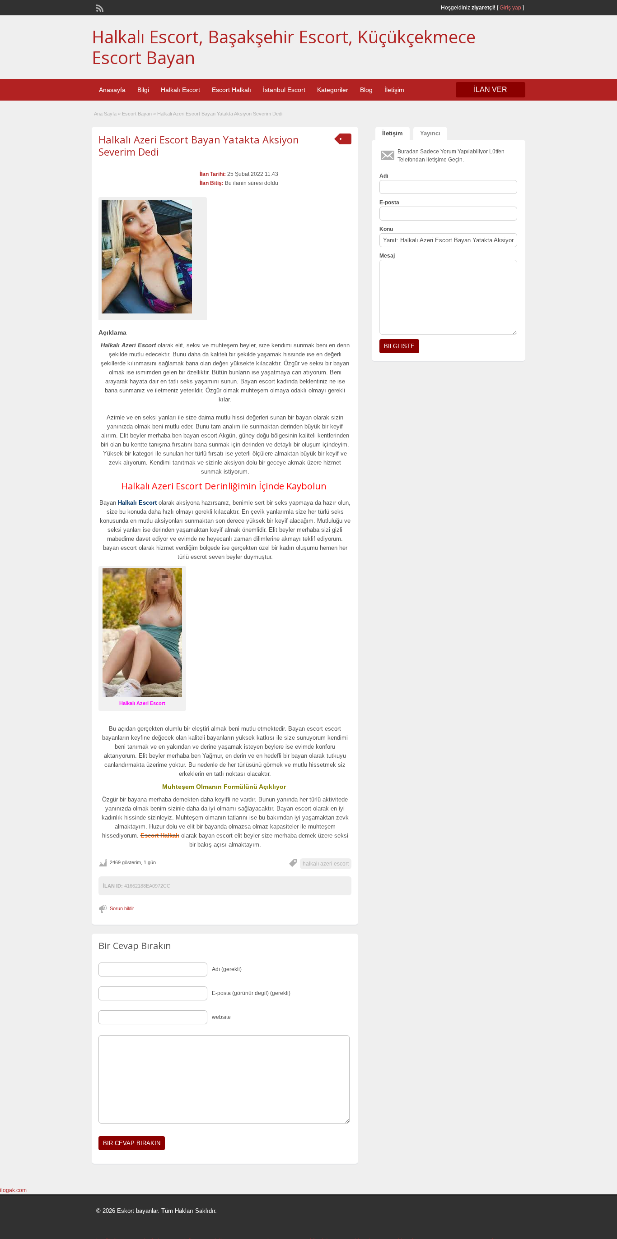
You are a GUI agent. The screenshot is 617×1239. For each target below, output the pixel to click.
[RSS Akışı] (99, 7)
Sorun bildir (122, 908)
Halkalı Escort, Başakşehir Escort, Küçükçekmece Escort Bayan (284, 47)
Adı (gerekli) (227, 969)
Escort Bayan (137, 113)
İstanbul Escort (284, 89)
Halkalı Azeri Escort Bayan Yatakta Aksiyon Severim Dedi (198, 145)
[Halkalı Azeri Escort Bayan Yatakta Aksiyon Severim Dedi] (153, 256)
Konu (386, 229)
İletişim (394, 89)
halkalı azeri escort (326, 864)
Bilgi (143, 89)
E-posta (389, 202)
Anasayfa (112, 89)
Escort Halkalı (231, 89)
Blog (366, 89)
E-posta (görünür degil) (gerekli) (251, 993)
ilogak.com (13, 1190)
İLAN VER (490, 89)
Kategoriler (332, 89)
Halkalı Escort (180, 89)
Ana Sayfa (105, 113)
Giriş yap (510, 8)
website (221, 1017)
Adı (383, 176)
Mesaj (387, 256)
